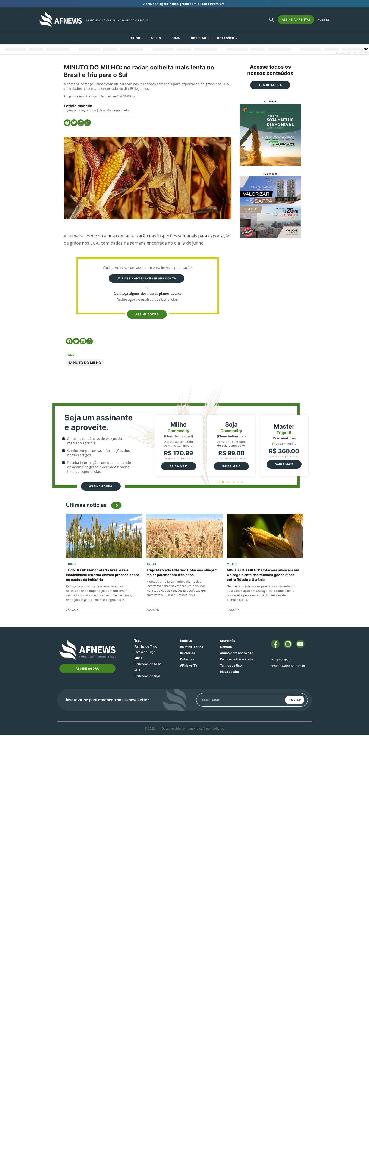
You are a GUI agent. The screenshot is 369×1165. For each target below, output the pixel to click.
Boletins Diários (191, 647)
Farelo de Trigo (144, 652)
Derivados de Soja (147, 676)
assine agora (147, 314)
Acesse (323, 19)
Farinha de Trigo (145, 646)
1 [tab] (219, 482)
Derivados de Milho (147, 664)
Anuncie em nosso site (236, 653)
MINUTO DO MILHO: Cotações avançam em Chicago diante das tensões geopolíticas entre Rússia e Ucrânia (263, 575)
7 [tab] (242, 482)
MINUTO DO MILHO (85, 363)
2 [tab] (223, 482)
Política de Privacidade (236, 659)
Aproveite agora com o (184, 4)
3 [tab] (227, 482)
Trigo (135, 38)
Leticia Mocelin (78, 106)
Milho (156, 38)
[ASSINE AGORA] (146, 306)
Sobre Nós (227, 640)
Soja (176, 38)
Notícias (198, 38)
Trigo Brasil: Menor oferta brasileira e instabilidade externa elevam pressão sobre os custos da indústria (102, 575)
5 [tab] (234, 482)
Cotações (187, 659)
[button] (67, 122)
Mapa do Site (229, 671)
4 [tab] (230, 482)
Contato (226, 647)
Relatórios (187, 653)
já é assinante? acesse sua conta (146, 278)
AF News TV (188, 665)
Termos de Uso (231, 665)
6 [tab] (238, 482)
